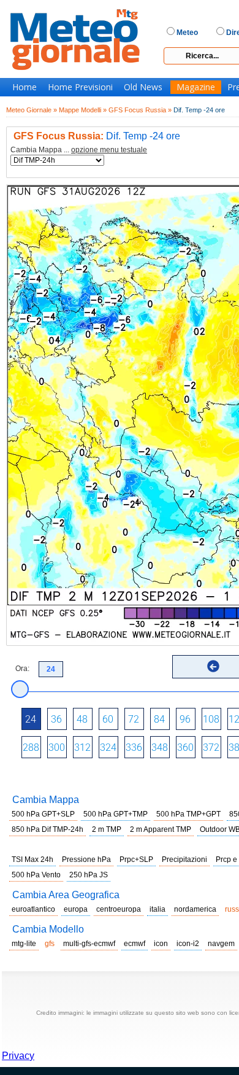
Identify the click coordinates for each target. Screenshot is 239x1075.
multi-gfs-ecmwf (89, 943)
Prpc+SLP (136, 859)
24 (30, 719)
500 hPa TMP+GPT (188, 814)
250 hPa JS (88, 875)
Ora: (22, 668)
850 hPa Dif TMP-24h (47, 829)
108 (211, 719)
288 (31, 747)
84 (159, 719)
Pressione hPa (86, 859)
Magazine (195, 87)
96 (185, 719)
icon (161, 943)
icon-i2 (187, 943)
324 (108, 747)
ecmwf (134, 943)
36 (56, 719)
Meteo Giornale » (31, 110)
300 (56, 747)
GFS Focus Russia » (140, 110)
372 (211, 747)
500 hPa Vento (36, 875)
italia (157, 909)
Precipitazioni (184, 859)
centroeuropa (118, 909)
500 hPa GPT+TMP (115, 814)
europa (76, 909)
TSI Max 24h (32, 859)
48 (82, 719)
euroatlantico (33, 909)
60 (107, 719)
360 (185, 747)
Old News (143, 87)
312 (82, 747)
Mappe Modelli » (83, 110)
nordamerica (195, 909)
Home (24, 87)
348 (159, 747)
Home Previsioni (80, 87)
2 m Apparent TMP (160, 829)
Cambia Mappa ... (78, 150)
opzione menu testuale (109, 150)
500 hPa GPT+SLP (43, 814)
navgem (221, 943)
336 (134, 747)
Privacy (18, 1055)
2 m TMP (106, 829)
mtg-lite (24, 943)
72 (133, 719)
